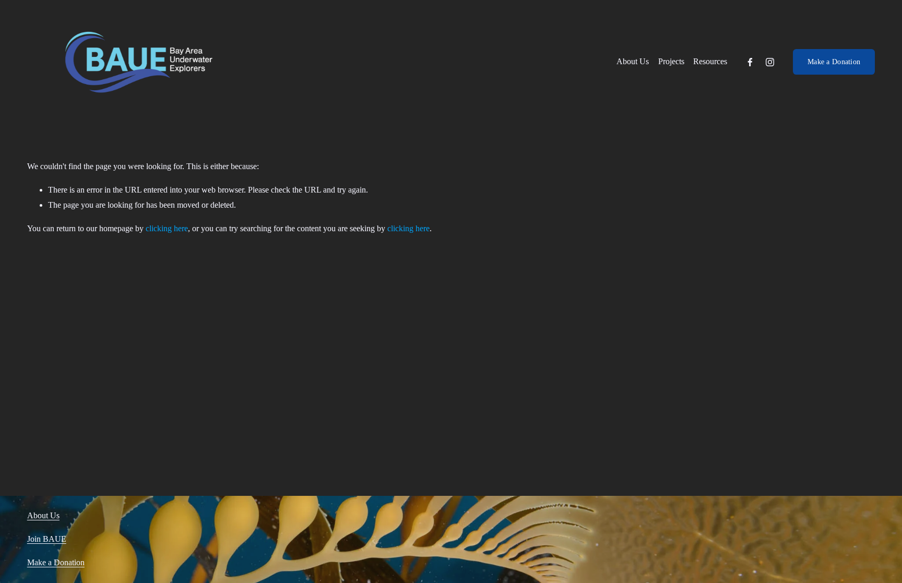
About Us (632, 61)
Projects (671, 61)
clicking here (167, 228)
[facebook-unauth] (750, 62)
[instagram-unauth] (770, 62)
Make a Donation (834, 62)
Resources (710, 61)
